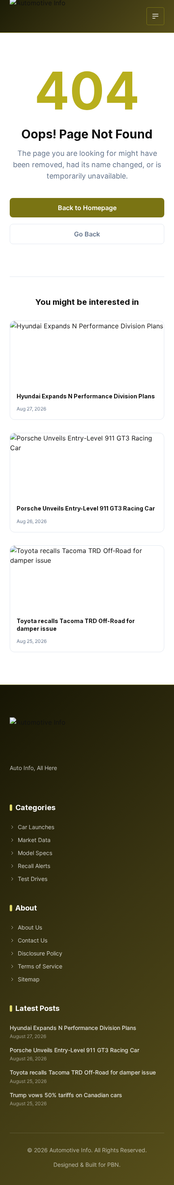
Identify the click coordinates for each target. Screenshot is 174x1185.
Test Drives (32, 878)
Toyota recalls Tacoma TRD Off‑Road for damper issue (83, 1072)
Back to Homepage (87, 208)
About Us (30, 927)
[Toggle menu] (155, 16)
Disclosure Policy (40, 953)
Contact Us (32, 940)
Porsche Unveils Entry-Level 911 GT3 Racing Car (86, 508)
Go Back (87, 234)
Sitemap (29, 979)
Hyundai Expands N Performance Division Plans (86, 396)
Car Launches (36, 826)
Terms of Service (40, 966)
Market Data (34, 839)
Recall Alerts (34, 865)
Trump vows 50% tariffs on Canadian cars (66, 1094)
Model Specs (35, 852)
